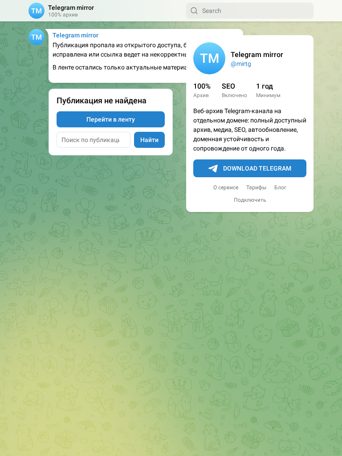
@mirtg (241, 63)
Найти (149, 139)
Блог (280, 187)
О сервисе (225, 187)
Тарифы (256, 187)
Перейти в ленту (110, 119)
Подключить (250, 200)
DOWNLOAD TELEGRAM (257, 168)
